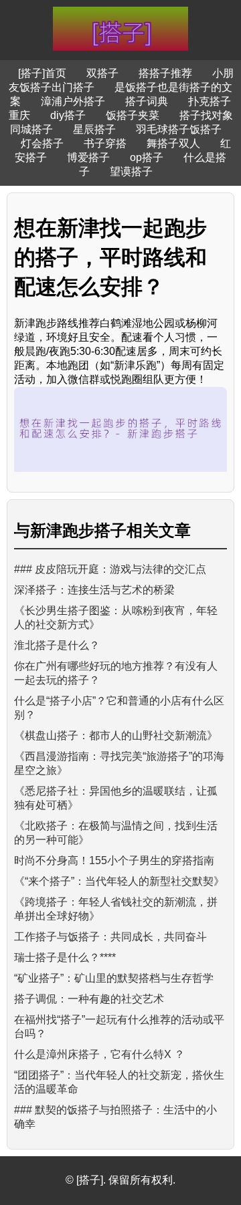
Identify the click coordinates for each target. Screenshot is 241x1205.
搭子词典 (146, 101)
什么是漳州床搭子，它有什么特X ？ (99, 1054)
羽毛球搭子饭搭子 (179, 129)
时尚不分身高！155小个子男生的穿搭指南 (114, 860)
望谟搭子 (131, 171)
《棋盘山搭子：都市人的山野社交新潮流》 (116, 735)
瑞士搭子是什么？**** (65, 957)
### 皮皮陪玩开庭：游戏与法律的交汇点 (110, 569)
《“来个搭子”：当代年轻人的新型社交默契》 (119, 881)
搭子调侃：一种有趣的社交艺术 (89, 999)
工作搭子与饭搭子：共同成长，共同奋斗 (110, 936)
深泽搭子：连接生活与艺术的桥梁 (94, 589)
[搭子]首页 (42, 73)
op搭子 (146, 157)
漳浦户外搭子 (73, 101)
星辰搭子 (94, 129)
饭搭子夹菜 (132, 115)
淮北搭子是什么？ (57, 645)
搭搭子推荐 (165, 73)
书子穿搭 (105, 143)
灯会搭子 (42, 143)
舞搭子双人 (173, 143)
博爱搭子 (88, 157)
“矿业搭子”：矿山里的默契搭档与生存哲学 (114, 978)
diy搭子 (68, 115)
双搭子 (102, 73)
